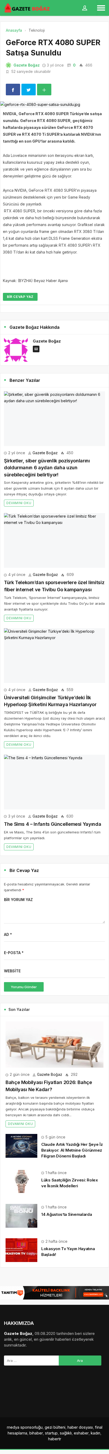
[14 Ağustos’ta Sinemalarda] (21, 1215)
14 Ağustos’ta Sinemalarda (66, 1214)
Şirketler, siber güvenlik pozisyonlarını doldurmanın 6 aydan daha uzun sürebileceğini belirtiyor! (47, 467)
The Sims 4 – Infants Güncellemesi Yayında (52, 824)
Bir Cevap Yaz (20, 297)
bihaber (36, 1433)
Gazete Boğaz (26, 65)
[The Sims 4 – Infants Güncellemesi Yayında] (54, 782)
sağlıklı (66, 1433)
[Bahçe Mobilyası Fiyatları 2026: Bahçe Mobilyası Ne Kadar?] (54, 1044)
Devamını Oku (18, 503)
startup (51, 1433)
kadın (95, 1433)
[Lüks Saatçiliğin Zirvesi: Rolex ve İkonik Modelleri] (21, 1181)
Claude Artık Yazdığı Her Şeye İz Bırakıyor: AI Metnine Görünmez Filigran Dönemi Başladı (72, 1150)
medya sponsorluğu (25, 1427)
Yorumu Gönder (24, 987)
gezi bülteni (55, 1427)
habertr (54, 1438)
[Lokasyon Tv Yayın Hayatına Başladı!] (21, 1249)
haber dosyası (80, 1427)
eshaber (81, 1433)
